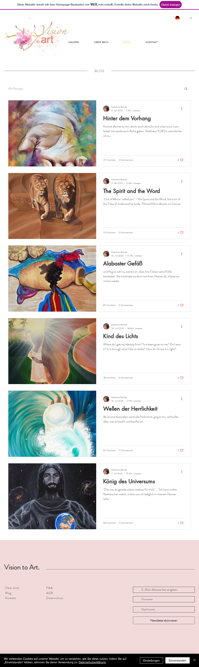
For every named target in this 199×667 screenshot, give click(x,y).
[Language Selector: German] (183, 18)
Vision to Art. (22, 567)
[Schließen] (194, 660)
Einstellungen (151, 660)
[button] (186, 89)
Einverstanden (177, 660)
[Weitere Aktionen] (183, 108)
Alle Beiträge (15, 88)
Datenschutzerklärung (92, 662)
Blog (8, 593)
